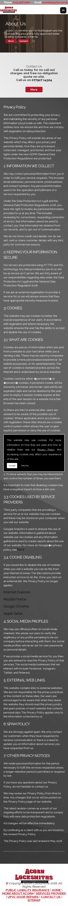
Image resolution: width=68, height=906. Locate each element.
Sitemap (34, 900)
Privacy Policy (45, 449)
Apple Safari (13, 613)
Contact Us (51, 897)
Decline (24, 465)
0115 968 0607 (21, 2)
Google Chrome (16, 606)
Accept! (12, 465)
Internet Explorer (17, 592)
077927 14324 (42, 80)
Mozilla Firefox (14, 599)
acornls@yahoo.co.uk (55, 2)
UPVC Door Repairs (23, 897)
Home (56, 890)
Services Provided (51, 893)
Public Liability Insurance (27, 890)
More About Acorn (18, 893)
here (20, 549)
